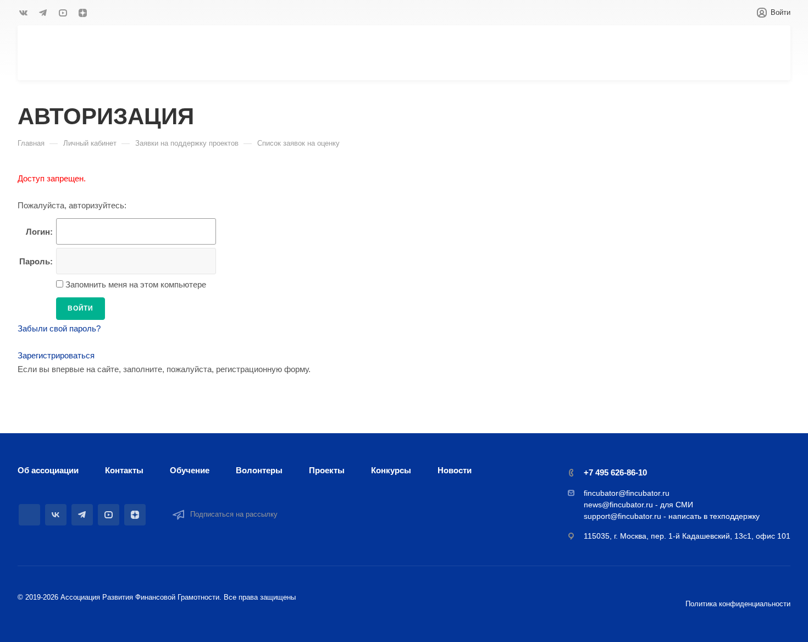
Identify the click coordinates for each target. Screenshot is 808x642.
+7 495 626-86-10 (615, 472)
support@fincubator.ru (622, 516)
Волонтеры (259, 470)
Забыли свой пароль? (59, 328)
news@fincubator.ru (618, 504)
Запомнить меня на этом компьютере (134, 284)
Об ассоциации (48, 470)
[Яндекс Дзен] (82, 12)
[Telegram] (42, 12)
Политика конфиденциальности (737, 604)
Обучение (189, 470)
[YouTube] (62, 12)
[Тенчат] (29, 515)
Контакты (124, 470)
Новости (455, 470)
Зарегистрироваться (56, 355)
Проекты (327, 470)
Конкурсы (391, 470)
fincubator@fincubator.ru (626, 493)
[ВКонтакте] (23, 12)
